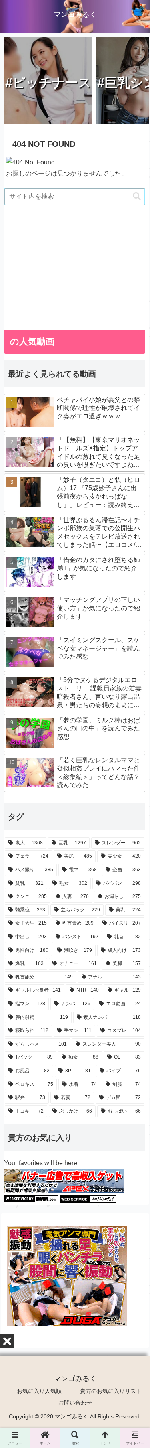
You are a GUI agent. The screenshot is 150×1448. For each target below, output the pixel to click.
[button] (137, 196)
